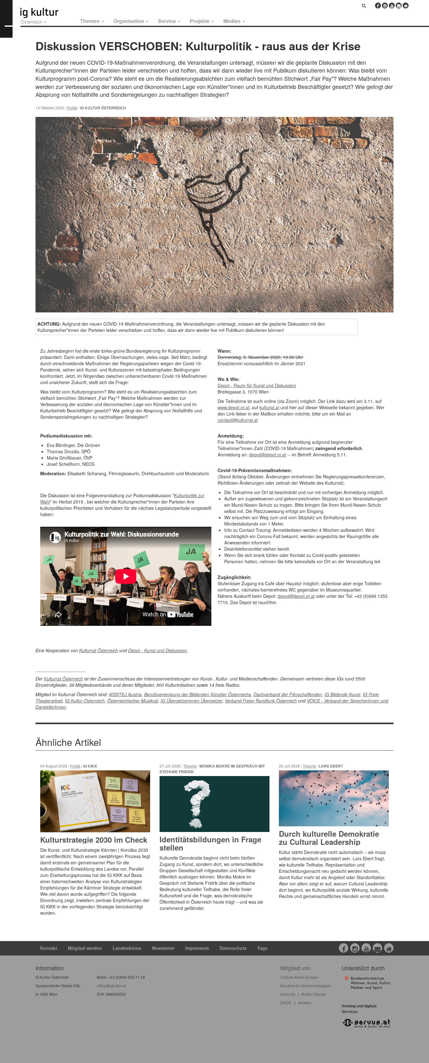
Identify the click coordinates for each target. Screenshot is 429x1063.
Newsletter (163, 948)
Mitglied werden (85, 948)
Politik (72, 107)
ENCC (285, 1002)
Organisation (129, 21)
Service (167, 21)
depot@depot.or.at (267, 454)
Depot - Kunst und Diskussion (157, 650)
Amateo (304, 1002)
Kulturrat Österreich (98, 650)
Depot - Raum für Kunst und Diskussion (257, 385)
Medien (232, 21)
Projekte (200, 21)
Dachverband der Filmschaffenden (287, 694)
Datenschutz (233, 948)
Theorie (190, 765)
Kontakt (48, 948)
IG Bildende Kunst (342, 694)
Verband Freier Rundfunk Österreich (261, 700)
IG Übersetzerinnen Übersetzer (191, 700)
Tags (262, 948)
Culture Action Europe (299, 977)
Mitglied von (295, 968)
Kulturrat (287, 994)
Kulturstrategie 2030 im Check (93, 839)
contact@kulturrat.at (238, 420)
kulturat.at (269, 407)
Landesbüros (127, 948)
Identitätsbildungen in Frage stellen (210, 843)
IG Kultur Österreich (85, 700)
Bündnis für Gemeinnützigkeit (305, 985)
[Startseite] (46, 13)
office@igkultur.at (111, 985)
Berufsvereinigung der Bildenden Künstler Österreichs (197, 694)
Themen (90, 21)
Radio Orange (313, 994)
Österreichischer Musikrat (132, 700)
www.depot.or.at (233, 407)
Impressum (197, 948)
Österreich (31, 21)
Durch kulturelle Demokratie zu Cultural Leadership (329, 837)
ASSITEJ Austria (125, 694)
